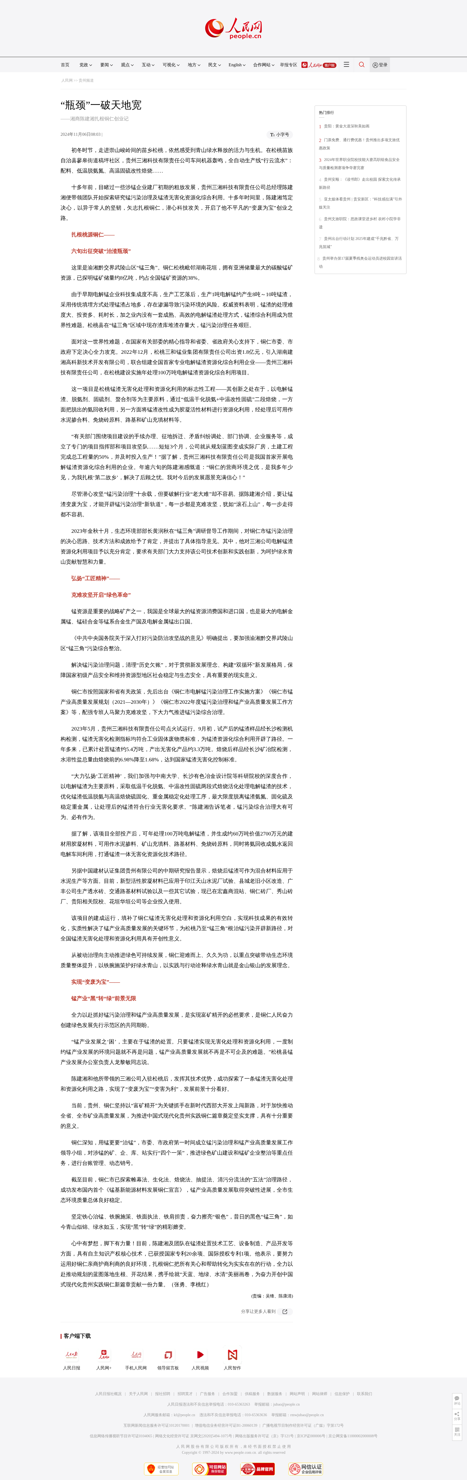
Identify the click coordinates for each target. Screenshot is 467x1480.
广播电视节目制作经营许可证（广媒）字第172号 (303, 1425)
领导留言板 (168, 1368)
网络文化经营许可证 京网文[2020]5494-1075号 (193, 1436)
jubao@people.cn (286, 1404)
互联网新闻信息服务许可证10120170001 (157, 1425)
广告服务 (207, 1394)
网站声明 (297, 1394)
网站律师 (319, 1394)
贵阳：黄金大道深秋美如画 (346, 126)
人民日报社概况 (108, 1394)
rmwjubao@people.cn (307, 1415)
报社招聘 (162, 1394)
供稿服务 (252, 1394)
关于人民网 (138, 1394)
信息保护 (342, 1394)
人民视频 (200, 1368)
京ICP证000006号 (311, 1436)
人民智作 (232, 1368)
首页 (65, 64)
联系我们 (364, 1394)
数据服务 (274, 1394)
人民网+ (104, 1368)
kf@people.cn (184, 1415)
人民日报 (71, 1368)
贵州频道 (86, 80)
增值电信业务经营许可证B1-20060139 (226, 1425)
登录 (383, 64)
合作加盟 (230, 1394)
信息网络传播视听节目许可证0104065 (121, 1436)
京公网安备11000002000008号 (353, 1436)
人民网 (67, 80)
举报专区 (288, 64)
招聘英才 (185, 1394)
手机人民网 (136, 1368)
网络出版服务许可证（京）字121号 (264, 1436)
